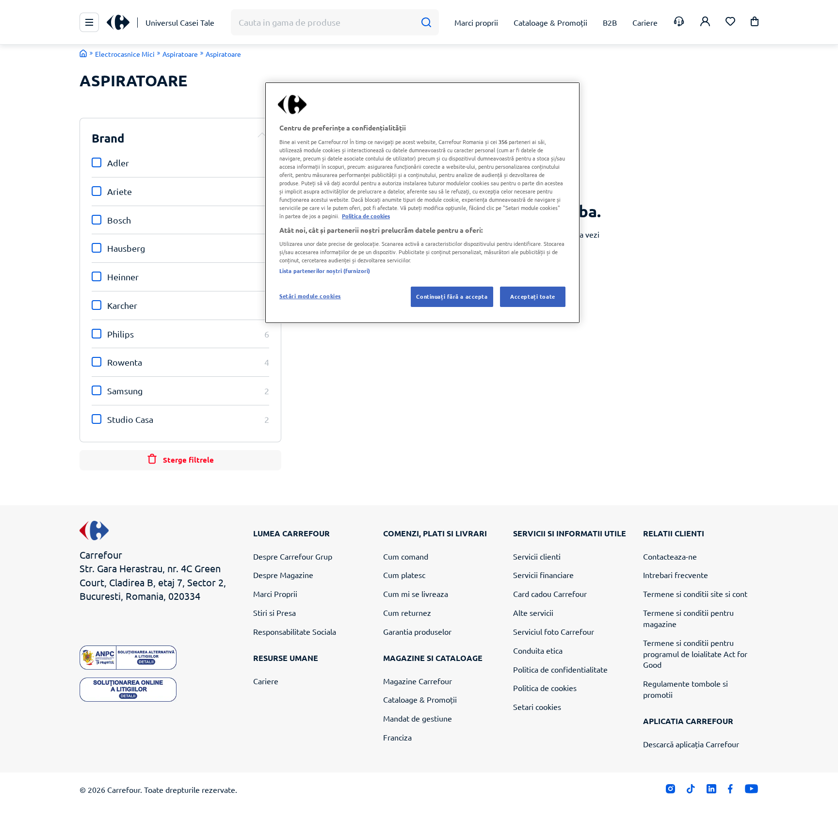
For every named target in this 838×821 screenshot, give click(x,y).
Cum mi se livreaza (415, 593)
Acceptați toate (532, 296)
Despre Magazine (283, 575)
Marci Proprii (275, 593)
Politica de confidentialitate (560, 669)
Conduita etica (538, 650)
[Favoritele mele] (730, 22)
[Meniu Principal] (89, 22)
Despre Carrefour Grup (292, 556)
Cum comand (405, 556)
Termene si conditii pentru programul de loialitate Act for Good (695, 654)
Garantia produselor (417, 631)
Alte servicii (533, 612)
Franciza (397, 737)
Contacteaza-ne (670, 556)
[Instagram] (670, 791)
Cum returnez (407, 612)
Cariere (265, 681)
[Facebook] (730, 791)
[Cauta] (426, 22)
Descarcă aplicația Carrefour (691, 744)
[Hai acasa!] (83, 53)
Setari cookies (537, 706)
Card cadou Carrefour (550, 593)
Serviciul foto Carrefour (553, 631)
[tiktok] (691, 791)
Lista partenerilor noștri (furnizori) (324, 270)
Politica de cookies (545, 687)
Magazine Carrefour (417, 681)
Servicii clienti (537, 556)
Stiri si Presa (274, 612)
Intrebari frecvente (675, 575)
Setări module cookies (310, 296)
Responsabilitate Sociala (294, 631)
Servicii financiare (543, 575)
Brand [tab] (108, 137)
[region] (422, 202)
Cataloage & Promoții (420, 699)
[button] (754, 23)
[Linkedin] (711, 791)
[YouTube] (751, 791)
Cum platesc (404, 575)
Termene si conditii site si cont (695, 593)
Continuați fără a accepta (451, 296)
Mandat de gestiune (417, 718)
